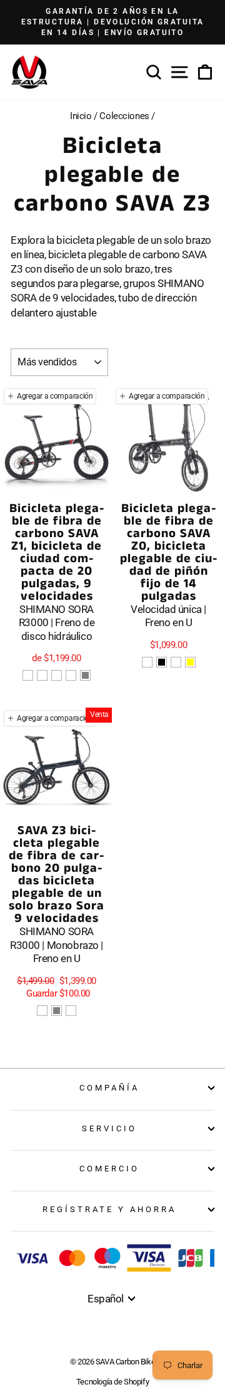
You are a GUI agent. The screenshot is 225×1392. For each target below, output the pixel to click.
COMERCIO (109, 1168)
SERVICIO (109, 1128)
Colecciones (124, 116)
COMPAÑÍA (109, 1087)
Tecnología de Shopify (112, 1381)
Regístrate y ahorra (109, 1209)
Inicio (81, 116)
